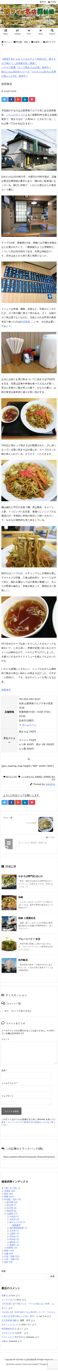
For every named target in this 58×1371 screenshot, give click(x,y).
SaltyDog (50, 784)
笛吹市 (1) (14, 1242)
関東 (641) (9, 1196)
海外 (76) (8, 1262)
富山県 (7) (11, 1205)
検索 (3, 1271)
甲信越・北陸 (22, 42)
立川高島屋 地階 (9, 1320)
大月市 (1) (14, 1230)
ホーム (7, 42)
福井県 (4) (12, 1211)
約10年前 (25, 321)
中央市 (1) (14, 1216)
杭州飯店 (23, 959)
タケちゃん (6, 1333)
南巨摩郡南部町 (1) (18, 1228)
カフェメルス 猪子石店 (12, 1337)
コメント (5, 1039)
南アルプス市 (11, 777)
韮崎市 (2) (14, 1245)
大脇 (3, 1341)
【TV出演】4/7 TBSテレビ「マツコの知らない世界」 (26, 1303)
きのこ (4, 1308)
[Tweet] (4, 99)
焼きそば (53, 778)
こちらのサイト (14, 114)
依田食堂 (6, 689)
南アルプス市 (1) (17, 1222)
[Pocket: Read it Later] (32, 99)
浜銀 (20, 897)
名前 (4, 1070)
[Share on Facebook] (11, 99)
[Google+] (18, 99)
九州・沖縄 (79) (11, 1259)
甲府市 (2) (14, 1239)
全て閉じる (15, 1188)
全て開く (5, 1188)
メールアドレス (9, 1083)
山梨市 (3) (14, 1233)
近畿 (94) (8, 1253)
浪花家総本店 (7, 1328)
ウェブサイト (7, 1096)
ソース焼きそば (27, 777)
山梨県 (37, 42)
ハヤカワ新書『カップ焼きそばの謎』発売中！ (26, 67)
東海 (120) (9, 1250)
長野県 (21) (12, 1247)
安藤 (3, 1295)
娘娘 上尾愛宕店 (27, 918)
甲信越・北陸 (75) (12, 1199)
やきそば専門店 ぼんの (30, 876)
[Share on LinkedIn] (25, 99)
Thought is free (45, 1364)
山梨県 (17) (12, 1213)
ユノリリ (5, 1299)
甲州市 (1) (14, 1236)
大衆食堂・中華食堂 (43, 777)
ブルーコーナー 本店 (29, 938)
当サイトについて (9, 1324)
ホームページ (29, 724)
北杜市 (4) (14, 1219)
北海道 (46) (9, 1191)
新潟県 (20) (12, 1202)
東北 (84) (8, 1193)
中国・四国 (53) (11, 1256)
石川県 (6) (12, 1208)
